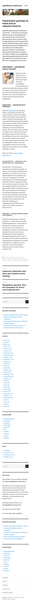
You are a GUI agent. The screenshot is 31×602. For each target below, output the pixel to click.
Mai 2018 (6, 385)
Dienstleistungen (9, 419)
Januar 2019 (7, 372)
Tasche (8, 260)
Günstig (13, 259)
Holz (5, 429)
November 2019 (8, 355)
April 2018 (7, 387)
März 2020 (7, 346)
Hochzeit (6, 427)
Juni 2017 (6, 402)
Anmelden (7, 450)
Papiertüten (24, 259)
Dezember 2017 (8, 393)
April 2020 (7, 344)
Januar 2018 (7, 391)
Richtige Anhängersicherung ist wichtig (16, 315)
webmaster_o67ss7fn (10, 257)
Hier (8, 205)
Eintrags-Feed (8, 452)
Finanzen (7, 423)
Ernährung (7, 421)
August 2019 (7, 361)
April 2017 (7, 406)
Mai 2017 (6, 404)
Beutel (9, 259)
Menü (26, 5)
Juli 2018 (6, 380)
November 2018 (8, 376)
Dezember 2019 (8, 353)
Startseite (5, 577)
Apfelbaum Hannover (12, 6)
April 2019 (7, 368)
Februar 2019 (8, 370)
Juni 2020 (7, 340)
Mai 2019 (6, 366)
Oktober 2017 (8, 395)
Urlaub (6, 436)
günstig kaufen (14, 110)
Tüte (12, 260)
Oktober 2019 (8, 357)
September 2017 (8, 397)
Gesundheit (7, 425)
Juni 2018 (6, 383)
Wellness (6, 438)
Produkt (4, 259)
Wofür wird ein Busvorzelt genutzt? (14, 325)
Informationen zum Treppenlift (13, 327)
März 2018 (7, 389)
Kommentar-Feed (9, 455)
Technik (6, 433)
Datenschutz (17, 597)
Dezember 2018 (8, 374)
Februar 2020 (8, 348)
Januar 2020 (7, 351)
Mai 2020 (6, 342)
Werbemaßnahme (17, 260)
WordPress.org (8, 457)
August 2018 (7, 378)
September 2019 (9, 359)
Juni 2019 (6, 363)
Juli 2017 (6, 400)
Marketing (18, 259)
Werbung (25, 260)
